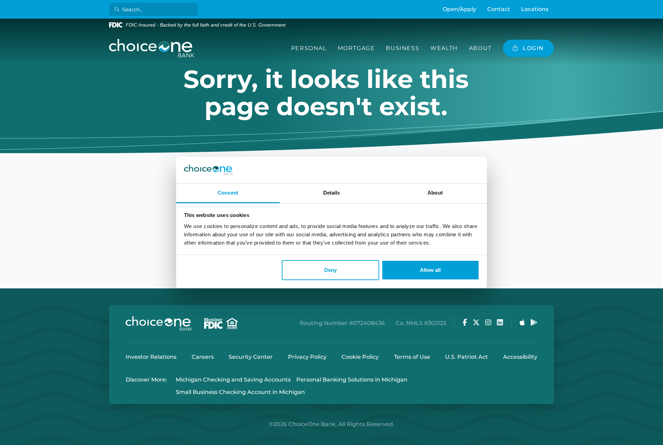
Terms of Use (412, 357)
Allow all (430, 270)
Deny (330, 270)
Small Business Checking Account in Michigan (240, 392)
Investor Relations (151, 357)
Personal (309, 48)
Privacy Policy (307, 357)
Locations (534, 9)
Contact (498, 9)
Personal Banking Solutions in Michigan (351, 379)
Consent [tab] (228, 193)
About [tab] (435, 193)
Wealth (444, 48)
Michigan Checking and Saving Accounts (233, 379)
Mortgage (356, 48)
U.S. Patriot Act (466, 357)
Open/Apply (459, 9)
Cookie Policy (360, 357)
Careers (203, 357)
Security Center (251, 357)
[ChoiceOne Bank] (152, 48)
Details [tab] (331, 193)
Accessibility (520, 357)
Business (402, 48)
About (480, 48)
